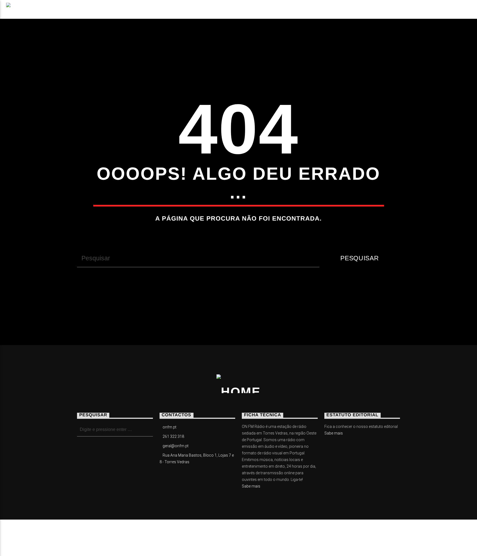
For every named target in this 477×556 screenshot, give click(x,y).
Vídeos (142, 12)
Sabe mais (251, 486)
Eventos (106, 12)
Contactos (242, 12)
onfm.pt (169, 427)
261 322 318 (173, 436)
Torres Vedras (189, 12)
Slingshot (183, 533)
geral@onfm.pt (176, 446)
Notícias (67, 12)
